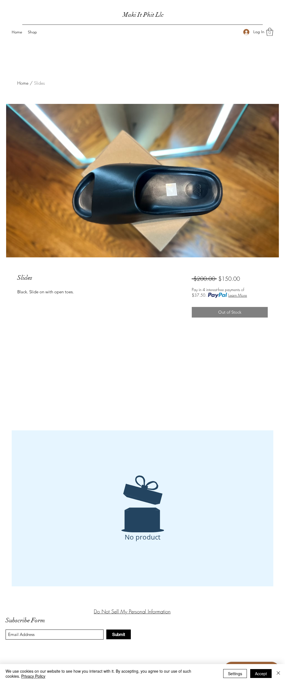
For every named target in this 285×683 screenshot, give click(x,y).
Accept (261, 673)
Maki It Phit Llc (143, 14)
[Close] (278, 674)
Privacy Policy (33, 676)
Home (22, 83)
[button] (269, 32)
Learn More (237, 295)
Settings (235, 673)
